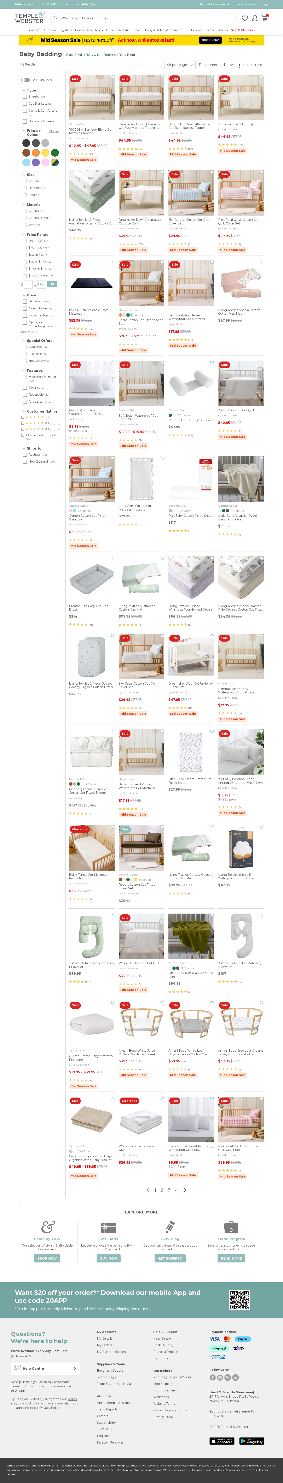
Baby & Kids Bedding (101, 55)
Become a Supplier (111, 1370)
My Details (104, 1338)
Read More (231, 1258)
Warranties (161, 1397)
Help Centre (162, 1338)
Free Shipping (163, 1384)
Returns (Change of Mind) (172, 1377)
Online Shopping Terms (170, 1410)
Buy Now (108, 1258)
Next (259, 65)
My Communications (112, 1352)
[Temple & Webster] (30, 18)
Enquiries (103, 1436)
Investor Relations (110, 1442)
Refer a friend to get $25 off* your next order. (56, 4)
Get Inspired (170, 1258)
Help (264, 4)
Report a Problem (166, 1352)
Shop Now (47, 1258)
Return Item (162, 1358)
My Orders (104, 1345)
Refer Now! (89, 4)
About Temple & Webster (115, 1403)
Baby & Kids (74, 55)
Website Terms (164, 1403)
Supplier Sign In (108, 1377)
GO (52, 284)
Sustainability (106, 1423)
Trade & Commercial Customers (120, 1384)
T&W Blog (104, 1429)
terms (143, 1309)
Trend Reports (107, 1409)
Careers (102, 1416)
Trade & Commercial (214, 4)
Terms (72, 1399)
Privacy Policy (50, 1408)
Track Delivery (245, 4)
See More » (29, 332)
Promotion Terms (166, 1390)
